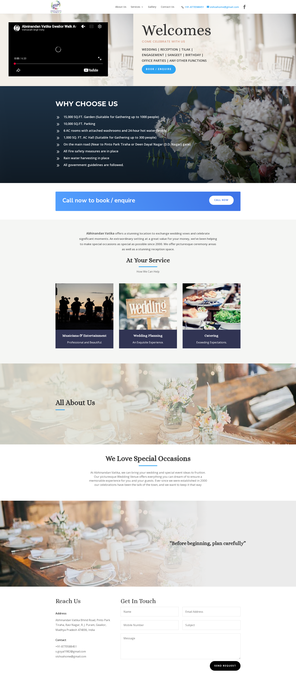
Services (135, 7)
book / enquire (159, 69)
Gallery (152, 7)
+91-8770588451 (194, 7)
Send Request (225, 665)
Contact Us (167, 7)
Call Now (221, 200)
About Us (120, 7)
